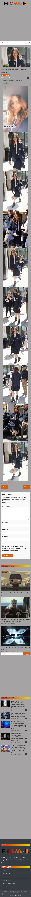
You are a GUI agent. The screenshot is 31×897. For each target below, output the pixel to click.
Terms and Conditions (8, 883)
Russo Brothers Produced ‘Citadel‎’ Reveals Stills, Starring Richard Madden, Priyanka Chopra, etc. (19, 737)
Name (5, 523)
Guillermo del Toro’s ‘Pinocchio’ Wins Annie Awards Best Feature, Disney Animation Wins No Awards (18, 704)
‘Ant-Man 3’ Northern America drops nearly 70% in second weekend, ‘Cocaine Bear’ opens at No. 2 (18, 725)
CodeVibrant (15, 892)
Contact (4, 877)
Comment (6, 506)
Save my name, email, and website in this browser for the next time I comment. (14, 548)
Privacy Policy (6, 880)
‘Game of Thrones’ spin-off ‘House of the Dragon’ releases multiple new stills (5, 487)
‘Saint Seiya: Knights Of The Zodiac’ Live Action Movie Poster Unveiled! (18, 714)
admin (12, 77)
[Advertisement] (15, 23)
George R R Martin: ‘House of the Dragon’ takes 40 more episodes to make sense (15, 620)
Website (5, 537)
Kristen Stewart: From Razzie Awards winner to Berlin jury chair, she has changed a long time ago (19, 749)
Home (4, 871)
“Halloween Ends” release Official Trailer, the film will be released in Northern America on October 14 (27, 487)
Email (5, 530)
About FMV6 (6, 874)
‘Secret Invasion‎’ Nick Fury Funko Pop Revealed (15, 593)
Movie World (5, 75)
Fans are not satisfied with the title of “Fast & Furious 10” (15, 648)
